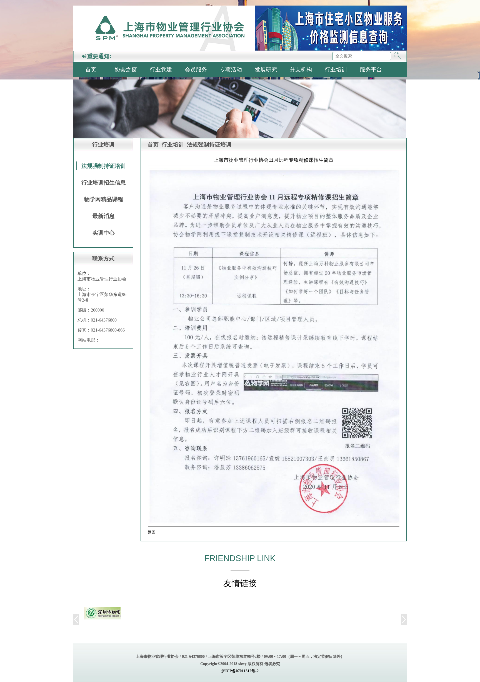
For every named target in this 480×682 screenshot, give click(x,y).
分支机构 (301, 69)
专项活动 (231, 69)
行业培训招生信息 (103, 183)
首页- (154, 144)
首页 (90, 69)
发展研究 (266, 69)
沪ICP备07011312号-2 (240, 671)
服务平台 (371, 69)
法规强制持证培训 (103, 166)
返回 (152, 532)
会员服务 (196, 69)
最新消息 (103, 216)
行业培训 (336, 69)
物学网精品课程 (103, 199)
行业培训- (174, 144)
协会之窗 (126, 69)
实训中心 (103, 233)
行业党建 (161, 69)
